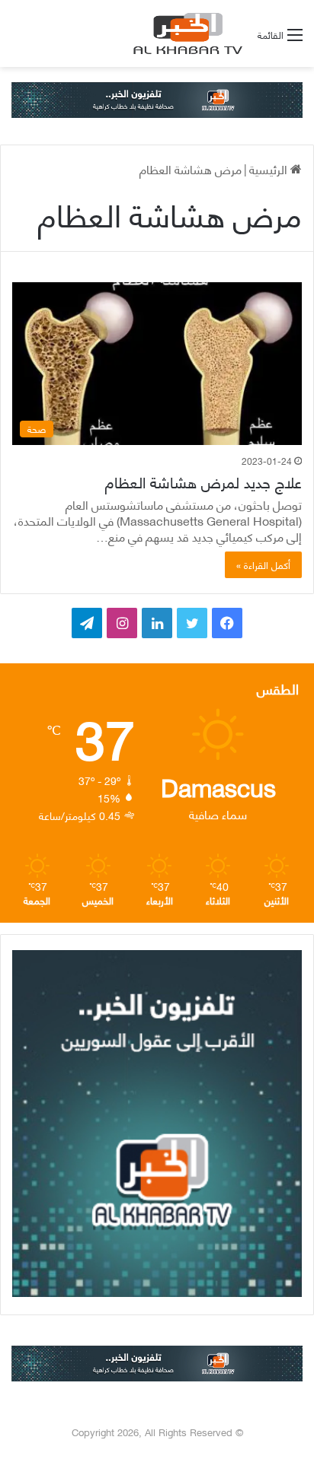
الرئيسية (269, 168)
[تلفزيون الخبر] (185, 33)
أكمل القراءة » (263, 564)
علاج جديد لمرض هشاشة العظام (203, 481)
